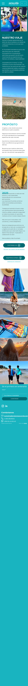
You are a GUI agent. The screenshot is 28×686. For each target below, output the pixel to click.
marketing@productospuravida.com (16, 416)
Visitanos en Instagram (14, 261)
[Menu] (3, 3)
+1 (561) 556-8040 (9, 418)
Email (4, 389)
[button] (23, 117)
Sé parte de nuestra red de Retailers (14, 249)
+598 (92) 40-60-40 (10, 421)
